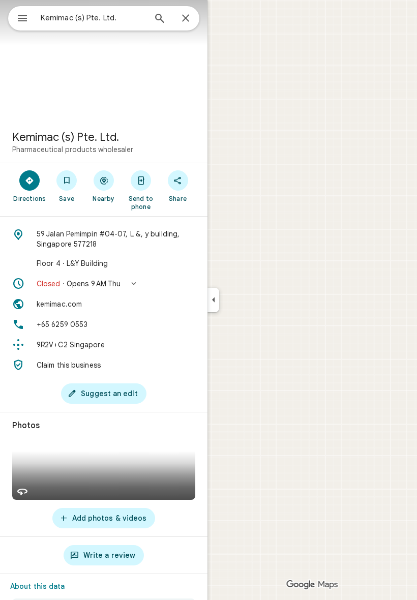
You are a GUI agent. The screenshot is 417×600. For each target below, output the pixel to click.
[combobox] (93, 18)
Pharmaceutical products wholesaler (72, 149)
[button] (103, 284)
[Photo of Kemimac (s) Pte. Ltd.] (103, 61)
